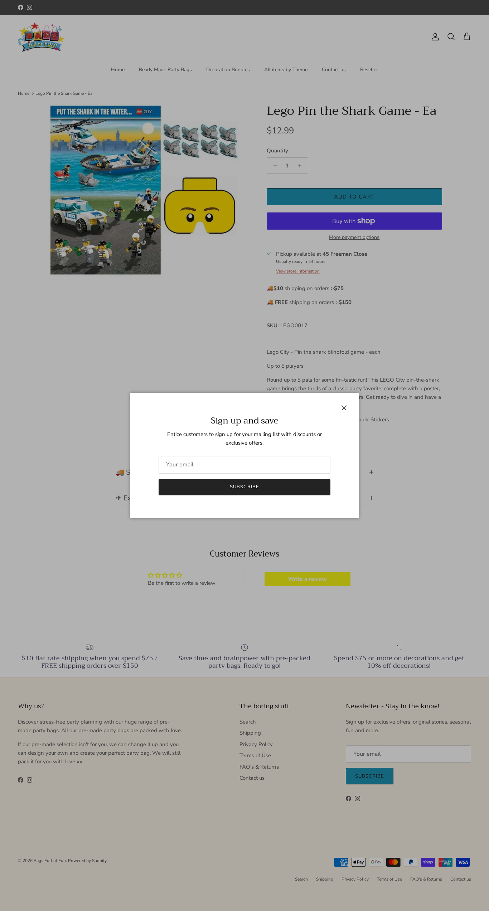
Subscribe (244, 487)
